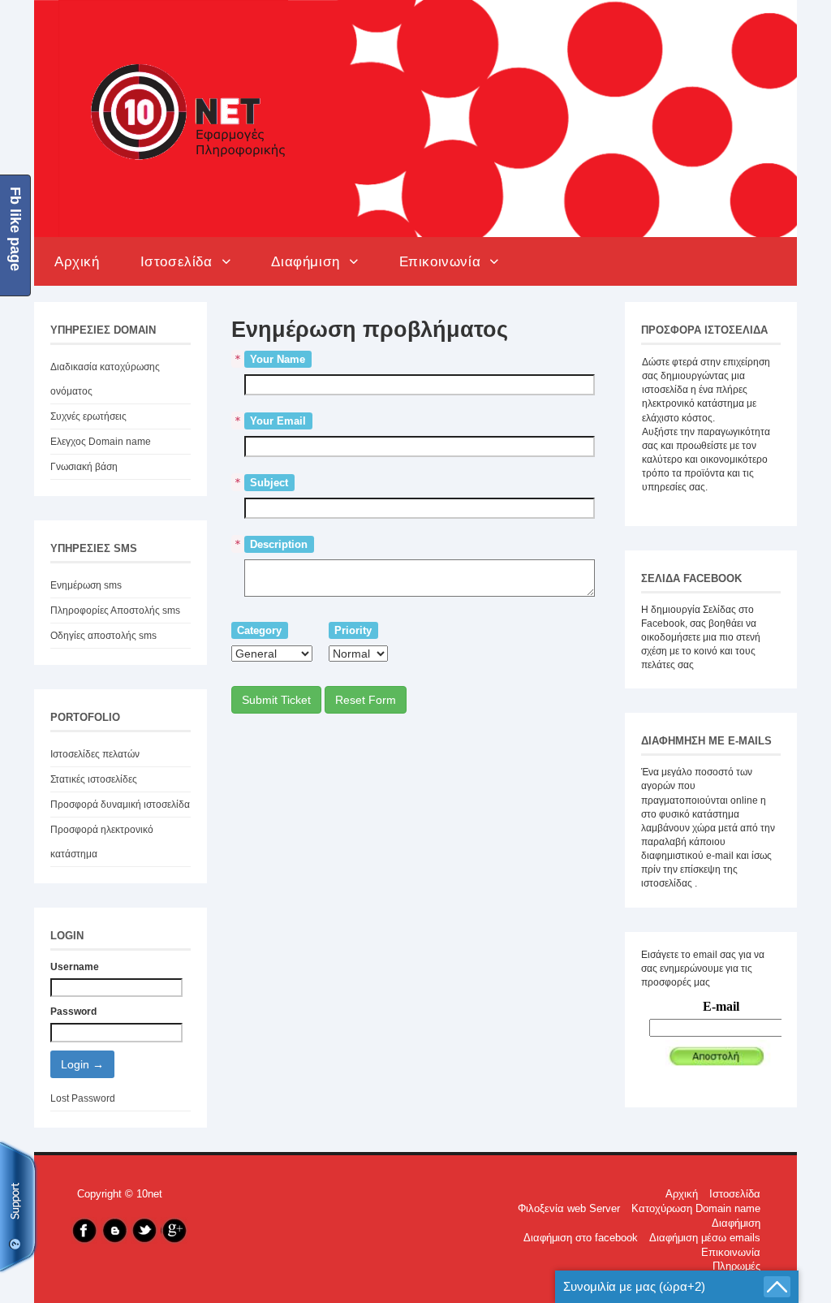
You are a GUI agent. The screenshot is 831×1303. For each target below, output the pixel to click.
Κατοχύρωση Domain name (695, 1209)
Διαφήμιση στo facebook (580, 1238)
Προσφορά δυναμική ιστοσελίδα (120, 804)
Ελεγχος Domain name (100, 441)
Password (73, 1011)
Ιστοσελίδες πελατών (95, 754)
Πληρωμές (736, 1266)
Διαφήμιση (310, 261)
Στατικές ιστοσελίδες (93, 779)
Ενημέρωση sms (86, 585)
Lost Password (82, 1098)
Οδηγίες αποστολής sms (103, 635)
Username (74, 967)
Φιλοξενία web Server (569, 1209)
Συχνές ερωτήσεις (88, 416)
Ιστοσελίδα (181, 261)
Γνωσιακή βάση (84, 466)
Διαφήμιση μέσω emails (704, 1238)
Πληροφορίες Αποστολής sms (115, 610)
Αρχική (77, 261)
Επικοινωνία (444, 261)
